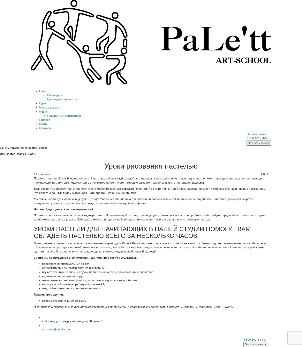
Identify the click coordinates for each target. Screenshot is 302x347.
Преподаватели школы (62, 99)
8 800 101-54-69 (257, 138)
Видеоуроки (55, 95)
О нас (43, 91)
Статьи (43, 124)
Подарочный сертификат (64, 115)
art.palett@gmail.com (56, 329)
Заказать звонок (259, 143)
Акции (43, 111)
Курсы (43, 103)
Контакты (45, 128)
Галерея (44, 119)
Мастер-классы (49, 107)
